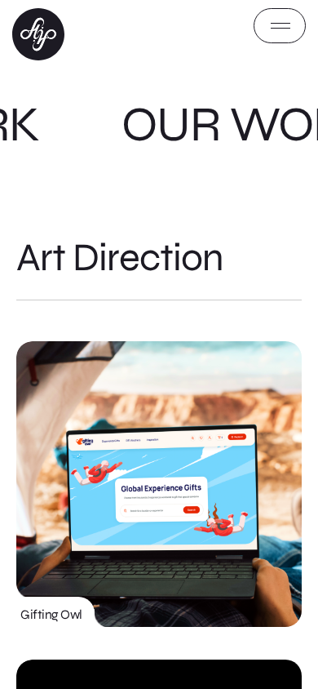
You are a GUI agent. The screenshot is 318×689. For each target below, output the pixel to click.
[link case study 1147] (159, 484)
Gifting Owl (51, 614)
